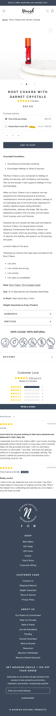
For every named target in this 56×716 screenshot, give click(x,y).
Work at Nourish (28, 643)
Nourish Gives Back (28, 639)
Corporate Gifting (28, 565)
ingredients (27, 314)
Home (5, 20)
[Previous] (21, 84)
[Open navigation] (3, 11)
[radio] (6, 119)
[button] (23, 101)
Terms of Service (28, 595)
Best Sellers (28, 541)
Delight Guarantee (28, 590)
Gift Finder (28, 546)
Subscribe (28, 698)
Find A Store (28, 560)
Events (28, 556)
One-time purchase (17, 119)
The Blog (28, 634)
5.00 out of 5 (35, 378)
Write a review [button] (28, 406)
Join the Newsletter (28, 629)
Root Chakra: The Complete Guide (24, 285)
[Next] (34, 84)
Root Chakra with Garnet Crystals (24, 20)
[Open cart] (52, 11)
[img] (6, 424)
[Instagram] (28, 526)
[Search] (47, 11)
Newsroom (28, 648)
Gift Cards (28, 551)
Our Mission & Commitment (28, 615)
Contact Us (28, 581)
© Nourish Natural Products (28, 710)
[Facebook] (22, 526)
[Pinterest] (34, 526)
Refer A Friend (28, 624)
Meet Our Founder (28, 620)
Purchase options (11, 113)
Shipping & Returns (28, 585)
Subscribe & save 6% (21, 126)
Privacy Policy (28, 599)
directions (27, 321)
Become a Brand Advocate (28, 657)
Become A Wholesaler (28, 653)
